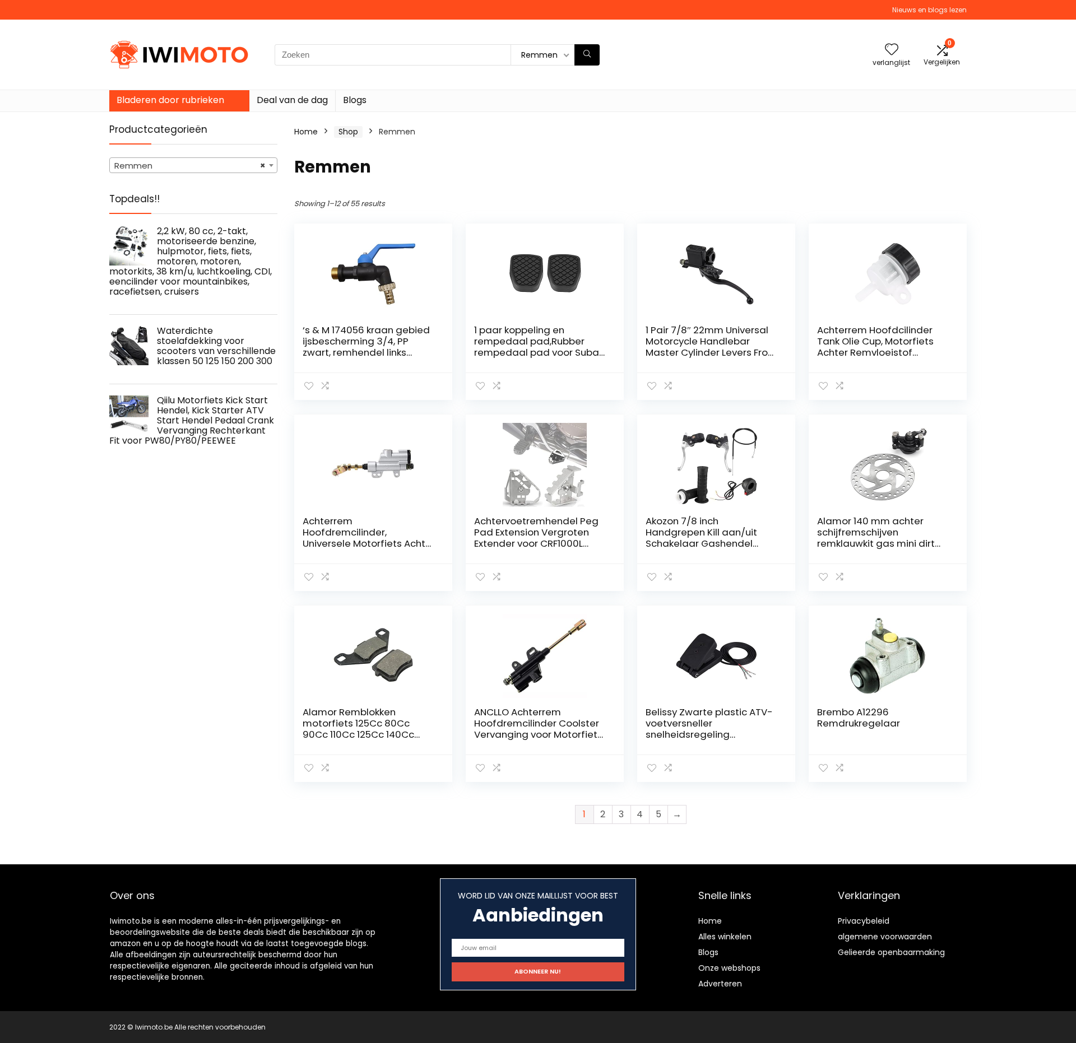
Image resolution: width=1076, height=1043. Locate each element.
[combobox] (193, 165)
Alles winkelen (725, 936)
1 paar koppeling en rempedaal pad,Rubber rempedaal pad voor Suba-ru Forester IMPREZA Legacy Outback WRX (539, 352)
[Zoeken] (587, 55)
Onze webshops (729, 968)
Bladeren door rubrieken (170, 100)
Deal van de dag (292, 100)
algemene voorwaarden (885, 936)
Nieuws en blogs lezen (929, 10)
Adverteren (720, 983)
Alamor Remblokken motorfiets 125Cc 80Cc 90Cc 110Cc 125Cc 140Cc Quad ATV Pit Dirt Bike (358, 728)
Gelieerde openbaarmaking (891, 952)
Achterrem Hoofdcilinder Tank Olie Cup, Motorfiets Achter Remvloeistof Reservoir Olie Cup (875, 346)
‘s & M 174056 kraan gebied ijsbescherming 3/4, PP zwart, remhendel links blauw (366, 346)
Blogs (355, 100)
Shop (348, 131)
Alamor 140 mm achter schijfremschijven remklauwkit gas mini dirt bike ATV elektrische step (876, 537)
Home (306, 131)
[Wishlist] (891, 50)
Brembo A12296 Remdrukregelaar (858, 717)
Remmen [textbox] (190, 165)
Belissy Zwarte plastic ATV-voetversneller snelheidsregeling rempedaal (709, 728)
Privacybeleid (863, 920)
